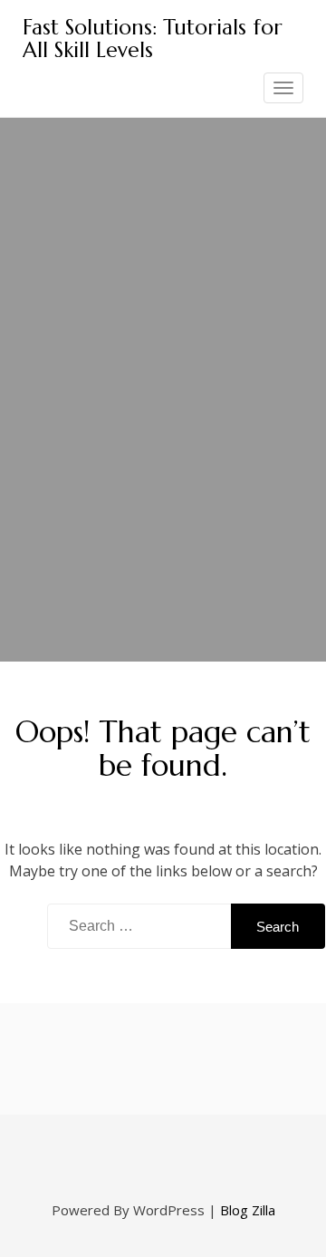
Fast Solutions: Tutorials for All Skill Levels (153, 39)
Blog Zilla (247, 1210)
